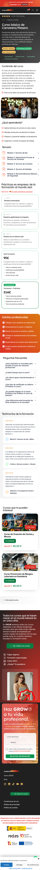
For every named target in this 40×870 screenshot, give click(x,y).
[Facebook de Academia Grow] (22, 784)
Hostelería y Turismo (12, 20)
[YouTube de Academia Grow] (18, 784)
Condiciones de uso (27, 868)
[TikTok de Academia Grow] (14, 784)
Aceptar (6, 865)
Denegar (20, 865)
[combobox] (8, 742)
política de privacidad (22, 751)
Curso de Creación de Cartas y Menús (19, 535)
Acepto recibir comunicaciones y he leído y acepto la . (20, 750)
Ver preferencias (33, 865)
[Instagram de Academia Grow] (5, 784)
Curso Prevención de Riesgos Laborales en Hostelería (18, 575)
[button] (39, 859)
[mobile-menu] (37, 10)
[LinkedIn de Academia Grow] (9, 784)
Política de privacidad (15, 868)
